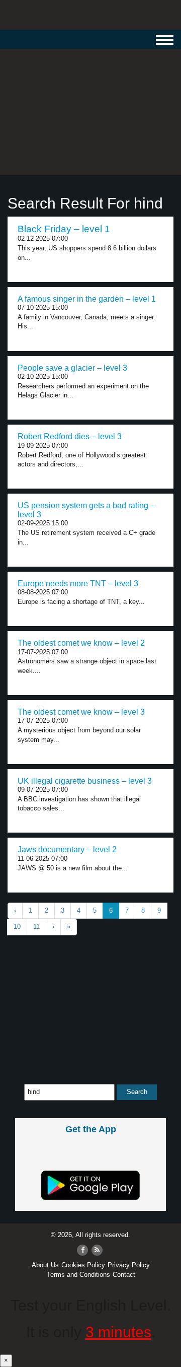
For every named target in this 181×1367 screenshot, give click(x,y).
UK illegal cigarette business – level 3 (85, 781)
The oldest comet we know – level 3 (81, 712)
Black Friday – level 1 (64, 229)
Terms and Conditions (78, 1274)
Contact (124, 1274)
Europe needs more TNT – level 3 (78, 583)
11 (36, 926)
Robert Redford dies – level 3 (70, 436)
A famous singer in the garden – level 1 (87, 299)
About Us (45, 1265)
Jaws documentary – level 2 (67, 849)
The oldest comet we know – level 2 (81, 643)
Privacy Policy (129, 1265)
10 (17, 926)
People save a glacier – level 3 (72, 368)
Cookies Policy (83, 1265)
